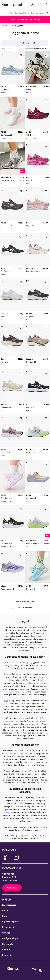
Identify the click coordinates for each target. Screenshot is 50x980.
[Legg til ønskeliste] (20, 55)
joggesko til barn (26, 836)
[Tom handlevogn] (46, 5)
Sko (11, 25)
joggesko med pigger (16, 753)
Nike (5, 674)
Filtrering (25, 43)
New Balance (9, 692)
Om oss (6, 932)
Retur (5, 916)
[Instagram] (16, 857)
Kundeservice (9, 905)
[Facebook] (5, 857)
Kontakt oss (12, 888)
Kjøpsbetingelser (10, 921)
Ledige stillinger (10, 938)
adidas (30, 683)
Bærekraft (7, 944)
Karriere (6, 949)
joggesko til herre (36, 645)
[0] (39, 5)
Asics (6, 700)
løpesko (6, 812)
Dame (4, 25)
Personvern (8, 927)
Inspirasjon (7, 955)
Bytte (5, 910)
